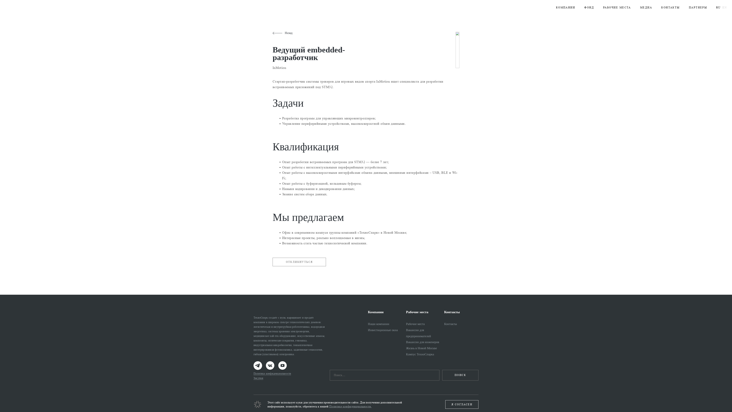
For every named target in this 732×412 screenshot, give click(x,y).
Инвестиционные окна (383, 330)
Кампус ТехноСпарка (420, 354)
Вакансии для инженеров (422, 342)
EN (724, 7)
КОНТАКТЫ (670, 7)
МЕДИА (646, 7)
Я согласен (461, 404)
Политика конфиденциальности (272, 373)
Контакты (450, 324)
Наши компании (378, 324)
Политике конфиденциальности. (350, 406)
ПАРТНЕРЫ (698, 7)
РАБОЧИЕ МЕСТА (617, 7)
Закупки (258, 378)
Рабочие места (415, 324)
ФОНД (589, 7)
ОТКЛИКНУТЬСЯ (299, 262)
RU (718, 7)
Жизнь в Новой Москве (421, 348)
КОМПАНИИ (565, 7)
